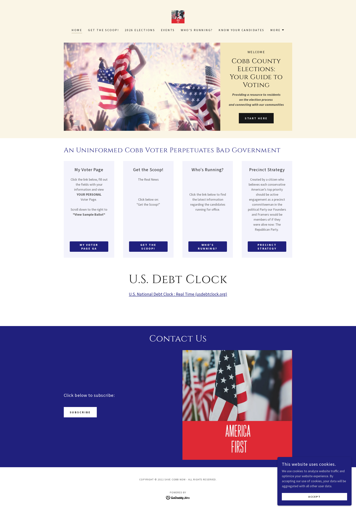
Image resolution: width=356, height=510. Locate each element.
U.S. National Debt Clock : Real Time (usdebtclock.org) (178, 294)
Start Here (256, 118)
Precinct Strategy (267, 246)
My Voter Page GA (89, 246)
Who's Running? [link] (197, 30)
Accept (314, 496)
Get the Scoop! (148, 246)
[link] (178, 16)
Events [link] (168, 30)
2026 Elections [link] (140, 30)
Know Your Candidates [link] (241, 30)
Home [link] (77, 30)
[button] (277, 30)
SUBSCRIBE (80, 412)
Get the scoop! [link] (103, 30)
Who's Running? (207, 246)
